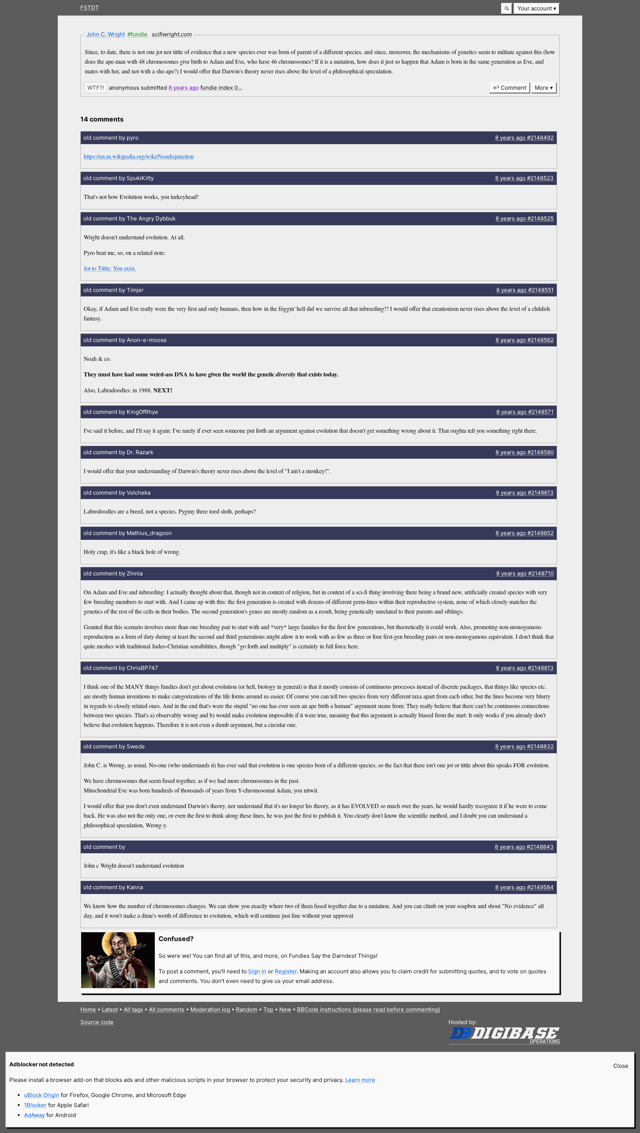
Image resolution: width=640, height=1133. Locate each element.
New (285, 1009)
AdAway (34, 1115)
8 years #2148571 (525, 411)
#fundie (137, 34)
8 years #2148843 (524, 846)
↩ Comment (509, 87)
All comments (166, 1009)
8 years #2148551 (525, 289)
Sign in (257, 971)
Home (88, 1009)
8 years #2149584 (524, 887)
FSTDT (89, 7)
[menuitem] (537, 8)
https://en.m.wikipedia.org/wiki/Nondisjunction (139, 156)
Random (246, 1009)
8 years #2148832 (524, 746)
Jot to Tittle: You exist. (110, 268)
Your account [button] (534, 8)
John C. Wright (105, 34)
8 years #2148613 (525, 492)
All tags (133, 1009)
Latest (110, 1009)
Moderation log (210, 1009)
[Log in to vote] (95, 87)
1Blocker (35, 1105)
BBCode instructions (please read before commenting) (368, 1009)
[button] (506, 8)
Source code (97, 1022)
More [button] (542, 87)
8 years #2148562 (525, 339)
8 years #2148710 (525, 573)
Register (286, 971)
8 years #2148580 (525, 452)
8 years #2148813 (525, 667)
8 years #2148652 (525, 532)
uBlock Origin (41, 1095)
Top (268, 1009)
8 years (184, 87)
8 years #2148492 (524, 137)
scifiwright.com (172, 34)
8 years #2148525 (525, 218)
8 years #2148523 (524, 178)
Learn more (360, 1079)
